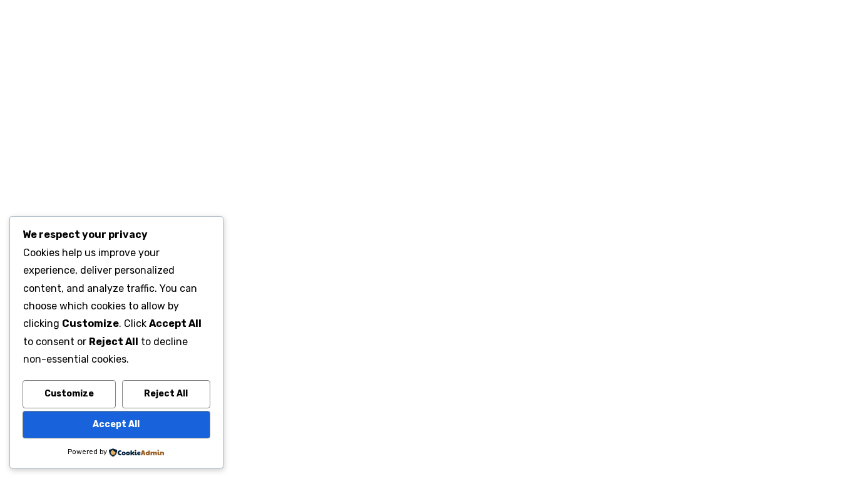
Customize (69, 393)
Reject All (166, 393)
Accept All (116, 424)
